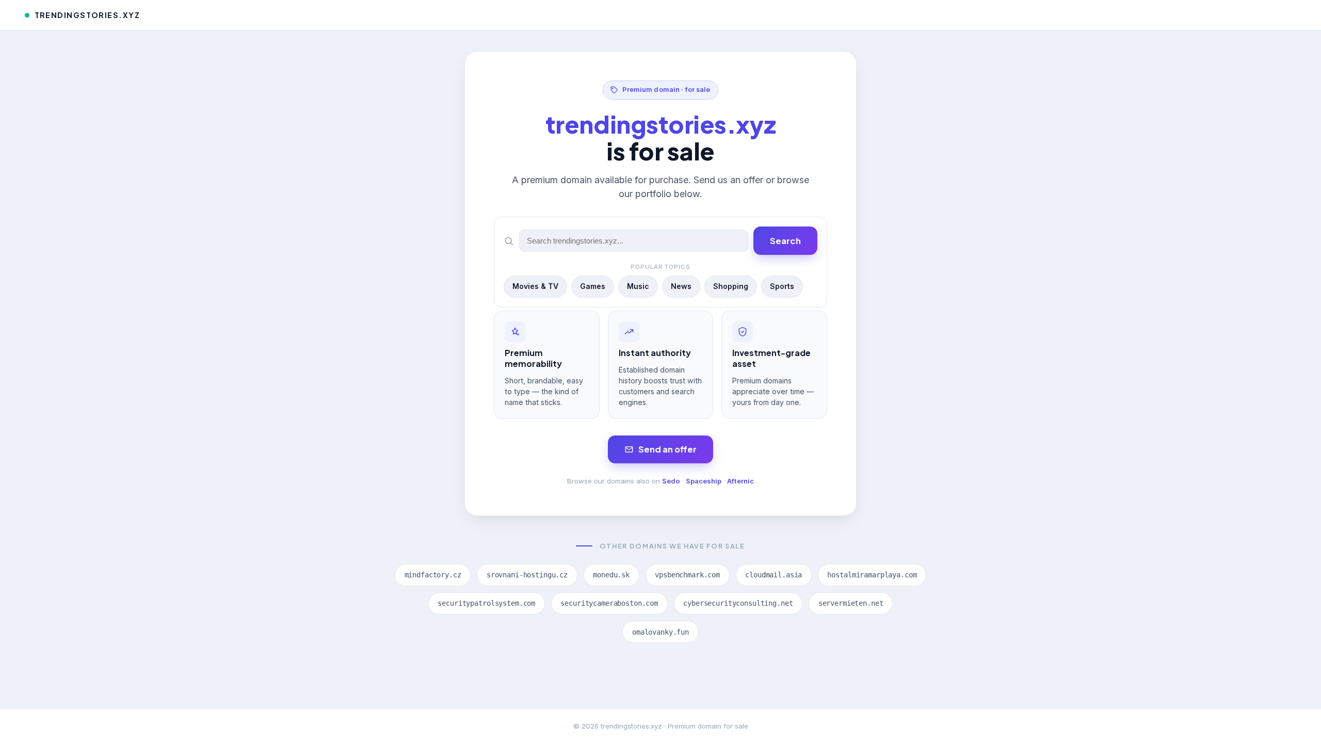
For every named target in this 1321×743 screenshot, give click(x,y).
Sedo (671, 481)
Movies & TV (535, 286)
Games (592, 286)
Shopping (730, 286)
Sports (782, 286)
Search (785, 240)
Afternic (740, 481)
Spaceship (703, 481)
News (681, 286)
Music (638, 286)
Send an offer (667, 449)
